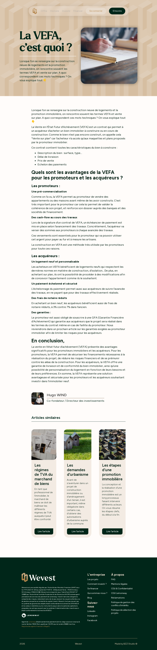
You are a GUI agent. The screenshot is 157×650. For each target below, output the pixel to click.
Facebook (92, 620)
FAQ (113, 579)
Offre (44, 10)
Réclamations (118, 597)
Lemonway (32, 622)
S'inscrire (117, 11)
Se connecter (95, 11)
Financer (78, 10)
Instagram (92, 616)
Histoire (54, 10)
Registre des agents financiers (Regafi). (36, 626)
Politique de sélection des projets (123, 611)
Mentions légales (119, 584)
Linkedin (91, 611)
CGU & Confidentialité (121, 588)
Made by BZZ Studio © (126, 644)
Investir (66, 10)
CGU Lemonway (119, 593)
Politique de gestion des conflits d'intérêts (122, 604)
